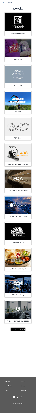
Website (7, 381)
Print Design (8, 386)
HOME (4, 2)
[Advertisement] (18, 357)
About (23, 386)
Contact (23, 390)
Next (21, 329)
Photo (6, 390)
